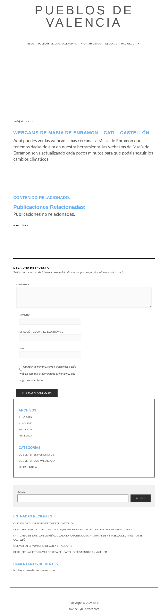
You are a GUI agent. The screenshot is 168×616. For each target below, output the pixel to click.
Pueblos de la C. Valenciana (57, 44)
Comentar (22, 284)
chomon (25, 225)
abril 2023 (25, 435)
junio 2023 (25, 423)
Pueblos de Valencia (84, 16)
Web (21, 348)
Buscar (21, 492)
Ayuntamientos (91, 44)
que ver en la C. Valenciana (37, 461)
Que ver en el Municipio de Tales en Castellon (44, 523)
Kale (96, 603)
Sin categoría (28, 467)
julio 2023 (25, 417)
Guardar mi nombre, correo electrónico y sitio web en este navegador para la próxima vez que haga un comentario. (47, 373)
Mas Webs (127, 44)
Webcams (111, 44)
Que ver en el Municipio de (36, 454)
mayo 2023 (25, 429)
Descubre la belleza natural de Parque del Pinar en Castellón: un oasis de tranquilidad (73, 529)
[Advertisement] (84, 81)
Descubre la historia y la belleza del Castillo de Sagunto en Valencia (60, 552)
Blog (30, 44)
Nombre (24, 315)
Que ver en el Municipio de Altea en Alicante (42, 546)
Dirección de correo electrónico (41, 332)
